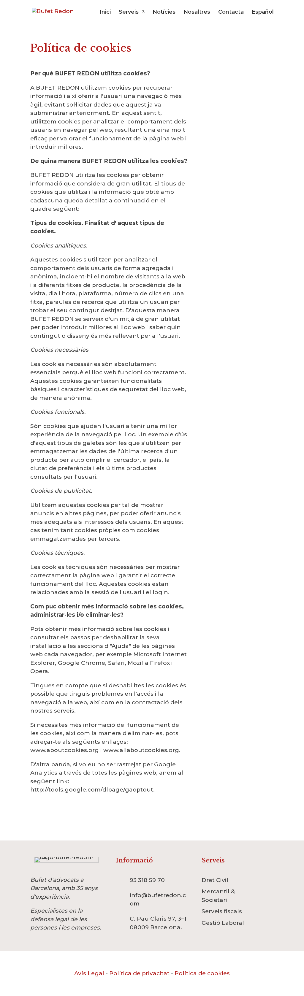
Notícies (164, 12)
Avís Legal (89, 973)
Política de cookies (202, 973)
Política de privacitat (139, 973)
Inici (105, 12)
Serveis (129, 12)
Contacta (231, 12)
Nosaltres (196, 12)
